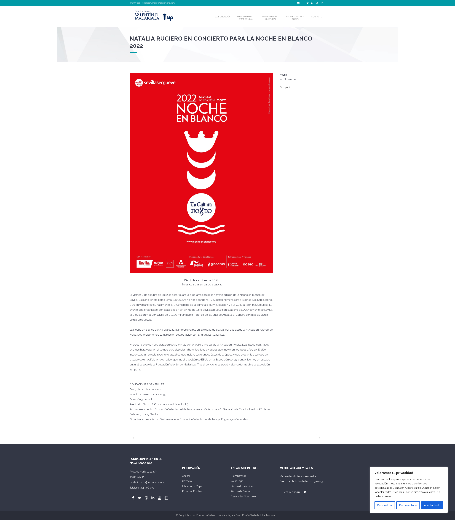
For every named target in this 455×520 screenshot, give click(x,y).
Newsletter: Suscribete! (243, 496)
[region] (409, 490)
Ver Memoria (292, 492)
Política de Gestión (241, 491)
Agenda (186, 475)
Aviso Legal (237, 481)
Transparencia (239, 475)
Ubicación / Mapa (192, 486)
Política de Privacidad (242, 486)
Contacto (187, 481)
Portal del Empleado (193, 491)
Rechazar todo (408, 505)
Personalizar (384, 505)
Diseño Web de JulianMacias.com (260, 515)
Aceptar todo (432, 505)
